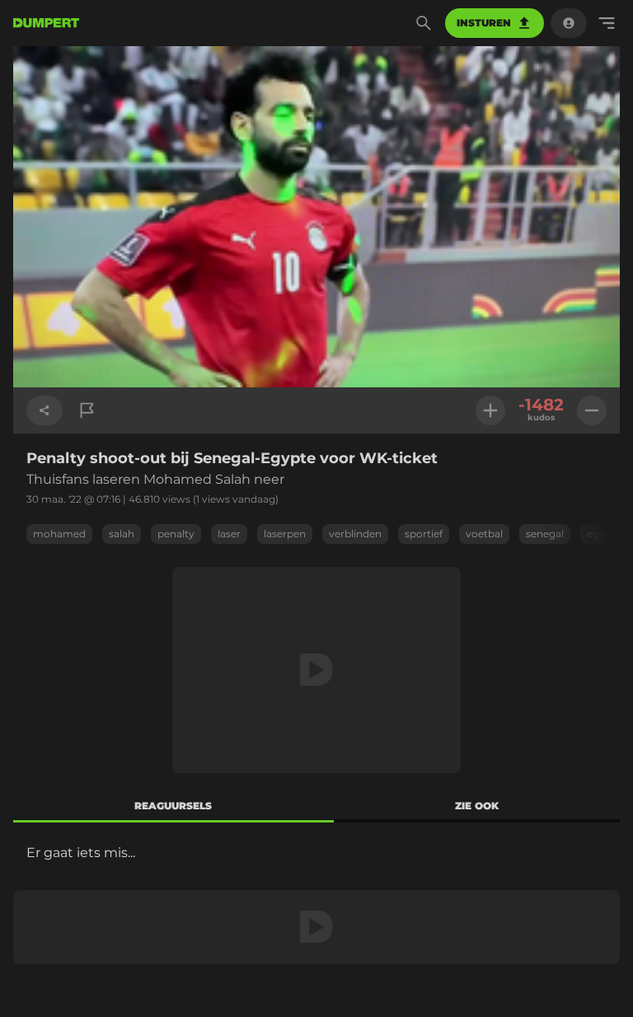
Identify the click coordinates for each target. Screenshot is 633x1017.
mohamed (59, 533)
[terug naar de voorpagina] (46, 23)
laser (229, 533)
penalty (176, 533)
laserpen (285, 533)
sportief (424, 533)
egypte (604, 533)
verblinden (355, 533)
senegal (545, 533)
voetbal (484, 533)
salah (121, 533)
